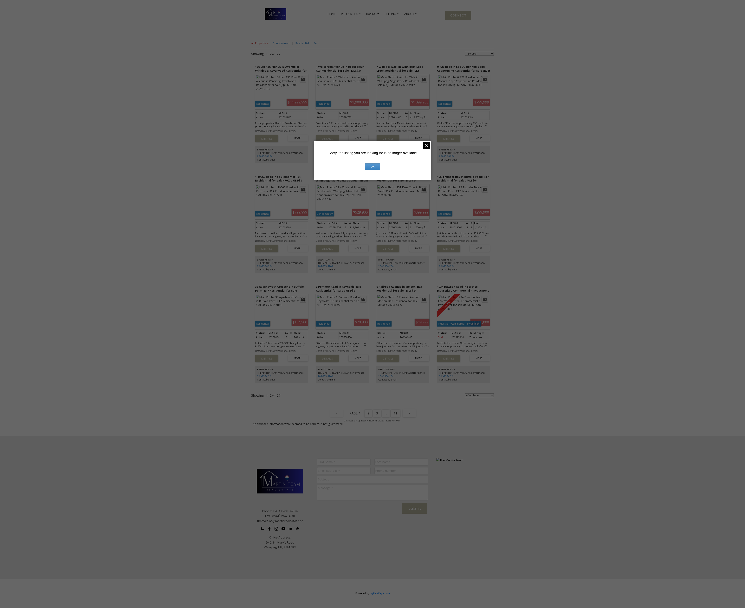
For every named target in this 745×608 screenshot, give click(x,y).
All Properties (259, 43)
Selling (390, 14)
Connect (458, 15)
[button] (458, 15)
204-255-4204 (264, 156)
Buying (371, 14)
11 (395, 413)
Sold (316, 43)
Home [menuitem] (332, 14)
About (409, 14)
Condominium (281, 43)
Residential (302, 43)
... (386, 413)
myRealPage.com (380, 593)
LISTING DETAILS (266, 138)
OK (372, 166)
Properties (349, 14)
